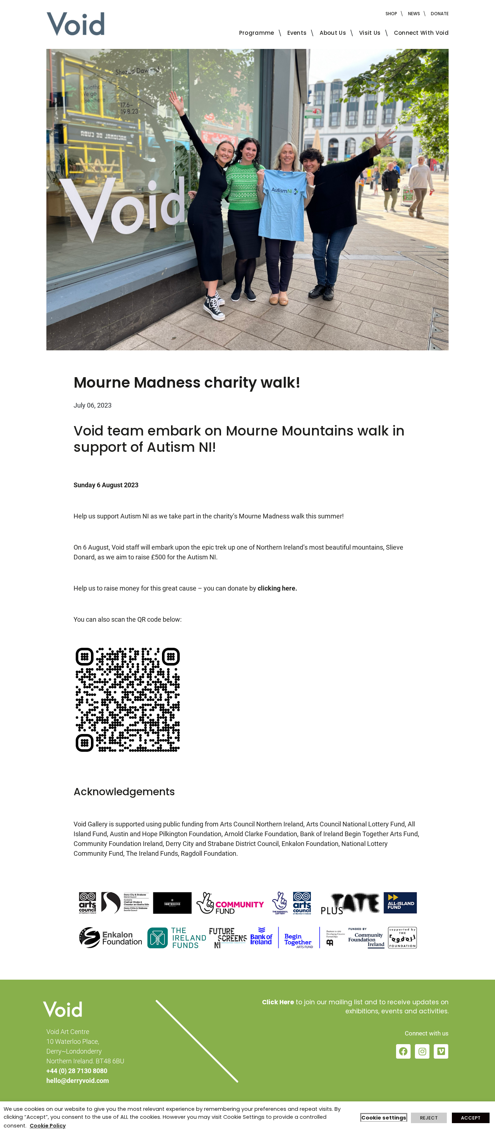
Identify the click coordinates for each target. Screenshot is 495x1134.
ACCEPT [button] (471, 1117)
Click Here (278, 1002)
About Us (333, 33)
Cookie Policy (48, 1125)
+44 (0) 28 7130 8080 (76, 1071)
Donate (440, 14)
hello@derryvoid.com (77, 1080)
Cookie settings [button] (383, 1117)
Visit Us (370, 33)
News (414, 14)
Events (297, 33)
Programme (256, 33)
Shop (391, 14)
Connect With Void (421, 33)
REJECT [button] (429, 1117)
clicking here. (277, 588)
